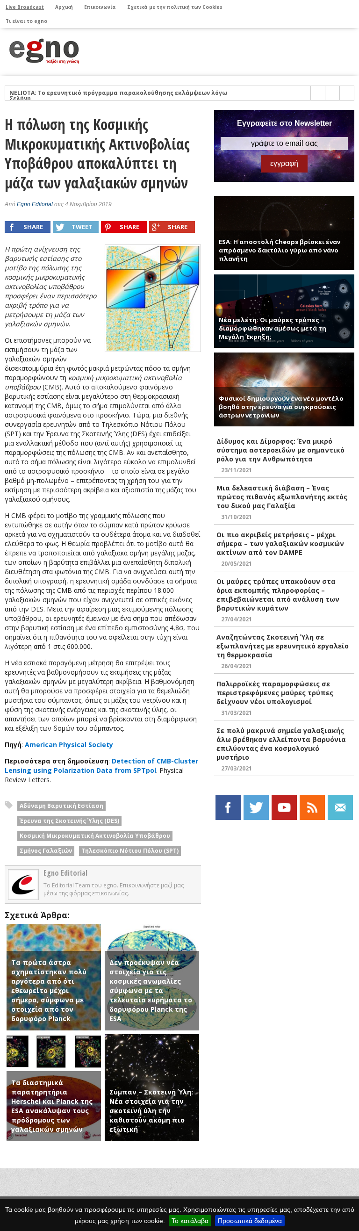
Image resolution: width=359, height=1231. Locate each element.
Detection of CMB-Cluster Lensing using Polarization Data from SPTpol (101, 765)
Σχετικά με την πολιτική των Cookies (175, 7)
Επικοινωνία (100, 7)
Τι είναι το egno (26, 21)
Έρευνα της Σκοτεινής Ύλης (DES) (69, 821)
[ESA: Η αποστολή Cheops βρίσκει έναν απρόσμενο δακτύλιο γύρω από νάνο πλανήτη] (284, 200)
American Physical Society (69, 744)
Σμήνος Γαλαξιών (46, 851)
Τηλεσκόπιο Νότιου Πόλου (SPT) (130, 851)
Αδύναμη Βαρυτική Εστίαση (61, 806)
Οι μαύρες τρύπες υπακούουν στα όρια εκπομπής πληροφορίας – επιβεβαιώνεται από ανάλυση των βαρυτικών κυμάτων (277, 594)
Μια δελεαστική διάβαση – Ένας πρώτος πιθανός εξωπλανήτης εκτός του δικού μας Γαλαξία (281, 496)
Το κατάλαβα (190, 1220)
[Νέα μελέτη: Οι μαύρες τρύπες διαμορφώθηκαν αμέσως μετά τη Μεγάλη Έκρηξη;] (284, 278)
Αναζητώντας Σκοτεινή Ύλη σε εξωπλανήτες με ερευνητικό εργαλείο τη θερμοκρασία (282, 646)
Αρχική (64, 7)
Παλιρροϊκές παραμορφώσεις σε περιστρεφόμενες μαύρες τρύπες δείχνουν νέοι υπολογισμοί (274, 692)
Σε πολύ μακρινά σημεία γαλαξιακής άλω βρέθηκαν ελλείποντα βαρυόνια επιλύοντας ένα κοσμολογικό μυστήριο (281, 744)
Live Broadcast (25, 7)
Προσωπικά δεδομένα (250, 1220)
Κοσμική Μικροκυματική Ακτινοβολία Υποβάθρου (95, 836)
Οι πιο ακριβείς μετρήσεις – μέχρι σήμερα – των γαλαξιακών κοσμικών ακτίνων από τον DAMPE (280, 543)
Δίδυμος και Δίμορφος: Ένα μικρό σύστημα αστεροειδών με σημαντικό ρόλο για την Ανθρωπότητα (280, 450)
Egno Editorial (35, 204)
